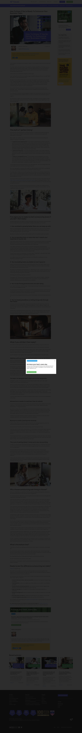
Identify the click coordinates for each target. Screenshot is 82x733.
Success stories (42, 1)
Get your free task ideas (31, 372)
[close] (54, 360)
